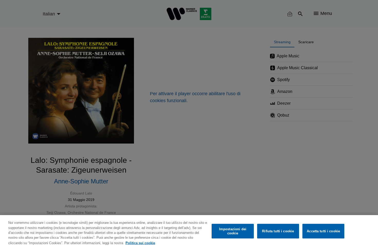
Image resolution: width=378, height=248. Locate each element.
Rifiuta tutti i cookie (278, 231)
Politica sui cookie (140, 243)
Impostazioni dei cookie (232, 231)
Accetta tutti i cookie (323, 231)
